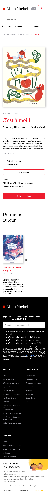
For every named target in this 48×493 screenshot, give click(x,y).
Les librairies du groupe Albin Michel (12, 418)
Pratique (29, 390)
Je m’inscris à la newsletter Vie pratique (22, 340)
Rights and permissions (12, 394)
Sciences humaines (33, 383)
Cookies (6, 401)
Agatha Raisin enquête (12, 445)
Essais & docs (31, 379)
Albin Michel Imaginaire (12, 423)
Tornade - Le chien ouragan (12, 269)
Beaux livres (31, 398)
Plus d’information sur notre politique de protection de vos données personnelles (24, 358)
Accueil (5, 34)
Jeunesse (12, 34)
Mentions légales (9, 398)
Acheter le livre (24, 196)
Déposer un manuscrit (11, 383)
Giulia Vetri (38, 127)
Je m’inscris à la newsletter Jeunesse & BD (23, 343)
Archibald (6, 453)
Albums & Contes (24, 34)
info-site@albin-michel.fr (28, 355)
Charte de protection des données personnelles (11, 407)
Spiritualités (31, 387)
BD (27, 401)
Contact (6, 375)
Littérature (30, 375)
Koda (5, 442)
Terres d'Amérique (10, 456)
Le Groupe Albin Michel (12, 413)
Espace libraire (8, 387)
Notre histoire (8, 379)
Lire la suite (8, 153)
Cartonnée (24, 172)
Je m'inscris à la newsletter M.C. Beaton (22, 337)
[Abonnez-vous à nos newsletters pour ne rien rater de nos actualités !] (32, 8)
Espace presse (8, 390)
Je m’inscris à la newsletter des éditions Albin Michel (24, 332)
